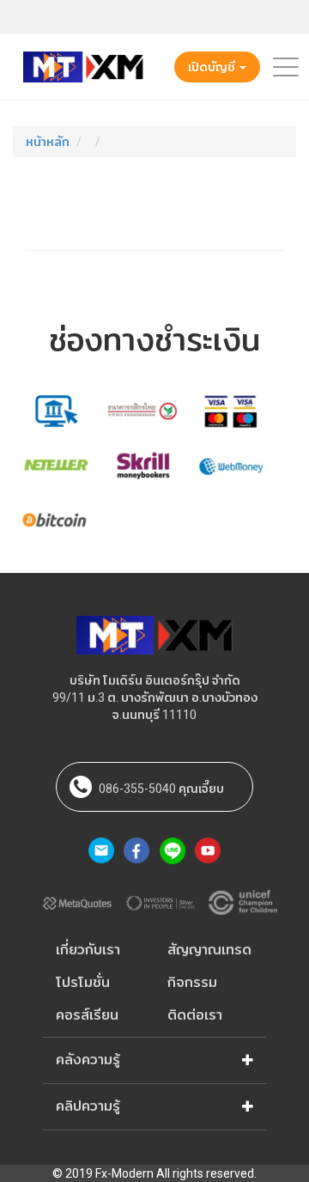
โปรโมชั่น (83, 982)
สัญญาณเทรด (209, 949)
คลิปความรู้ (88, 1106)
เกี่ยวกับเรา (88, 949)
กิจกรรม (192, 982)
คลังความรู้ (88, 1059)
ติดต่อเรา (194, 1015)
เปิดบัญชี (213, 67)
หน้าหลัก (48, 142)
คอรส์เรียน (87, 1015)
